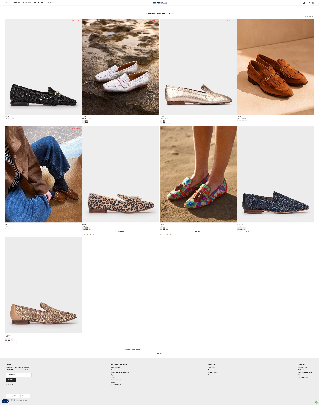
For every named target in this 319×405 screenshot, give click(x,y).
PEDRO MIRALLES (23, 400)
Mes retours (211, 375)
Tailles (210, 370)
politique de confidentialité (305, 372)
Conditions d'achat (303, 377)
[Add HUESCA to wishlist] (7, 21)
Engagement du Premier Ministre (120, 372)
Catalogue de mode (116, 379)
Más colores (121, 231)
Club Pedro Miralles (116, 384)
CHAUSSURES (16, 2)
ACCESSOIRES (27, 2)
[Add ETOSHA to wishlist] (84, 128)
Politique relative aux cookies (305, 375)
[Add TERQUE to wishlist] (84, 21)
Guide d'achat (211, 367)
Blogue (113, 377)
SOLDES (7, 2)
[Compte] (304, 3)
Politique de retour (303, 370)
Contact (113, 382)
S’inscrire (11, 379)
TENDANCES (50, 2)
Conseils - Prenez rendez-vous (119, 370)
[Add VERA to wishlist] (7, 128)
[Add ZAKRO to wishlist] (239, 21)
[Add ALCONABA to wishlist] (239, 128)
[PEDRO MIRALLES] (159, 2)
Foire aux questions (213, 372)
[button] (316, 399)
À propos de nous (115, 375)
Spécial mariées (115, 367)
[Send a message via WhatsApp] (316, 402)
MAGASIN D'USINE (39, 2)
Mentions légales (302, 367)
